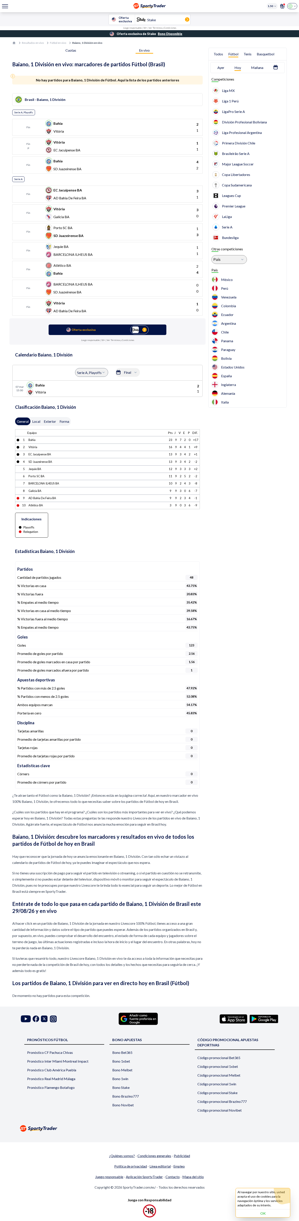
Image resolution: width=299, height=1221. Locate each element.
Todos (218, 54)
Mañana (257, 67)
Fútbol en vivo (58, 42)
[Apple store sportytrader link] (233, 1018)
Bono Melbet (122, 1070)
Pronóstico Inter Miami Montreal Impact (57, 1061)
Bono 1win (120, 1079)
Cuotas (70, 50)
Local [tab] (36, 421)
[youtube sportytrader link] (26, 1019)
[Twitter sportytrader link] (44, 1019)
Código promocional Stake (217, 1093)
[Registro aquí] (282, 6)
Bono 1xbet (121, 1061)
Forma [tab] (64, 421)
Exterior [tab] (50, 421)
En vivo (144, 50)
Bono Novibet (123, 1105)
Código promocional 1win (216, 1084)
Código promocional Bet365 (218, 1058)
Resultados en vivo (33, 42)
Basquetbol (265, 54)
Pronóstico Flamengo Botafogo (51, 1087)
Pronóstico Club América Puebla (51, 1070)
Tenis (248, 54)
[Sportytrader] (14, 43)
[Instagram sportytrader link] (53, 1019)
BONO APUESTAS (127, 1040)
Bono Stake (121, 1087)
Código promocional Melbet (218, 1075)
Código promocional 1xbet (217, 1066)
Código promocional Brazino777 (222, 1101)
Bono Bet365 (122, 1052)
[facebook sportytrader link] (36, 1019)
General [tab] (23, 421)
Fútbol (233, 54)
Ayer (220, 67)
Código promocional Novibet (219, 1110)
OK (263, 1213)
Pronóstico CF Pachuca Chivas (50, 1052)
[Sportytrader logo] (149, 1128)
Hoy (237, 67)
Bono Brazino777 (125, 1096)
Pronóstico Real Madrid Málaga (51, 1079)
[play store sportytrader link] (264, 1018)
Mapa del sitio (193, 1177)
